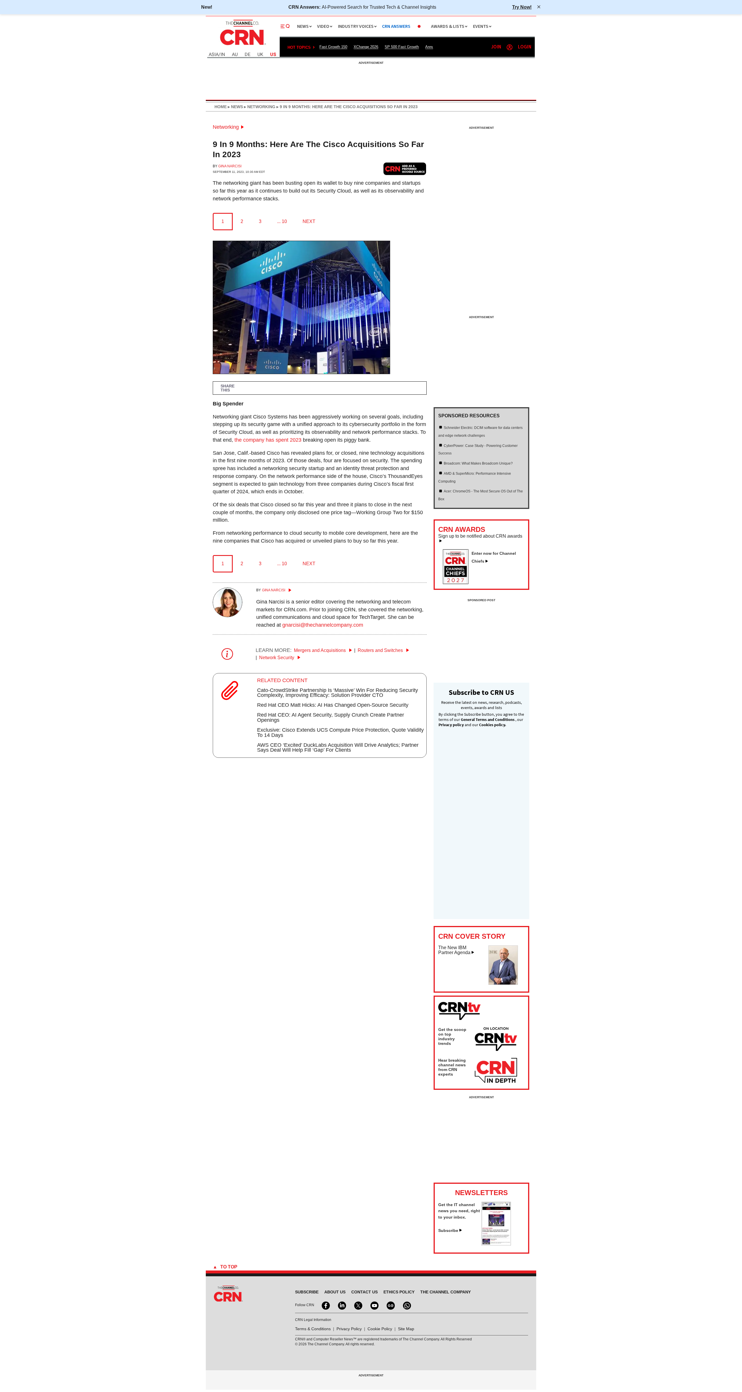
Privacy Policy (349, 1328)
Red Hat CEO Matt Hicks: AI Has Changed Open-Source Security (332, 705)
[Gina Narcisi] (227, 615)
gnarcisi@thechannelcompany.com (322, 625)
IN (223, 54)
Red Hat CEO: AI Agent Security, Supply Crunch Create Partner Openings (330, 717)
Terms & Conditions (313, 1328)
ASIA (214, 54)
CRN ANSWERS (396, 26)
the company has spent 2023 (267, 440)
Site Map (406, 1328)
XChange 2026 (366, 47)
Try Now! (522, 7)
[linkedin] (341, 1305)
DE (247, 54)
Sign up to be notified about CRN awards (480, 536)
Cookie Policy (380, 1328)
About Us (334, 1292)
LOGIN (524, 47)
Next (309, 221)
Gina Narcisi (229, 166)
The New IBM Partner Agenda (454, 950)
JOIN (496, 47)
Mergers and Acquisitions (320, 650)
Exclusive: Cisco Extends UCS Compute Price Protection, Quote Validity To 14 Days (340, 732)
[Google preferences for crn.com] (405, 168)
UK (260, 54)
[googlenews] (390, 1305)
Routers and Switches (381, 650)
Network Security (277, 657)
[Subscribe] (496, 1243)
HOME (220, 106)
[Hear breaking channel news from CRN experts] (496, 1070)
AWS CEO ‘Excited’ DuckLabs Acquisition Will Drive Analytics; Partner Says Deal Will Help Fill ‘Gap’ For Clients (338, 747)
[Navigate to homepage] (242, 46)
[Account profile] (509, 47)
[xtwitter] (357, 1305)
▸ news (235, 106)
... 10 (282, 221)
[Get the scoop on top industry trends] (496, 1040)
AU (235, 54)
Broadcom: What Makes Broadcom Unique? (478, 463)
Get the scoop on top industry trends (452, 1036)
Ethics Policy (398, 1292)
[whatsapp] (406, 1305)
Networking (226, 127)
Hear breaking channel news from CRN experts (452, 1067)
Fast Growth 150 (333, 47)
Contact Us (364, 1292)
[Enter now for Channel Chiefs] (458, 582)
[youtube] (374, 1305)
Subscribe (448, 1230)
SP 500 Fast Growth (402, 47)
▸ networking (259, 106)
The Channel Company (445, 1292)
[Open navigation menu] (285, 26)
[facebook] (325, 1305)
